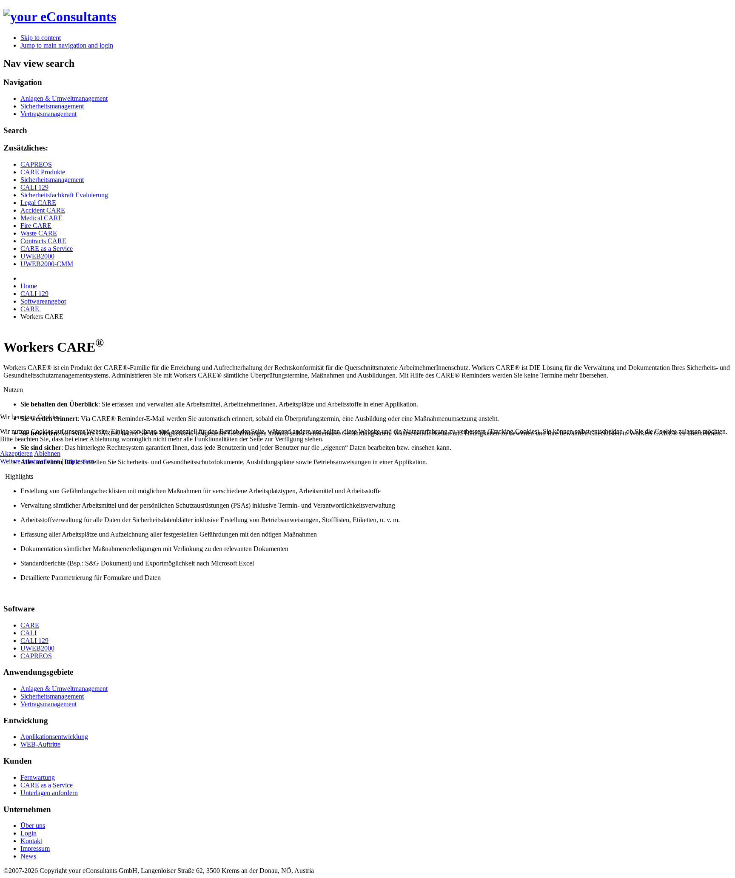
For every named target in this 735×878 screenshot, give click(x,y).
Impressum (79, 461)
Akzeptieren (16, 453)
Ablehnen (47, 453)
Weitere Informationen (30, 461)
